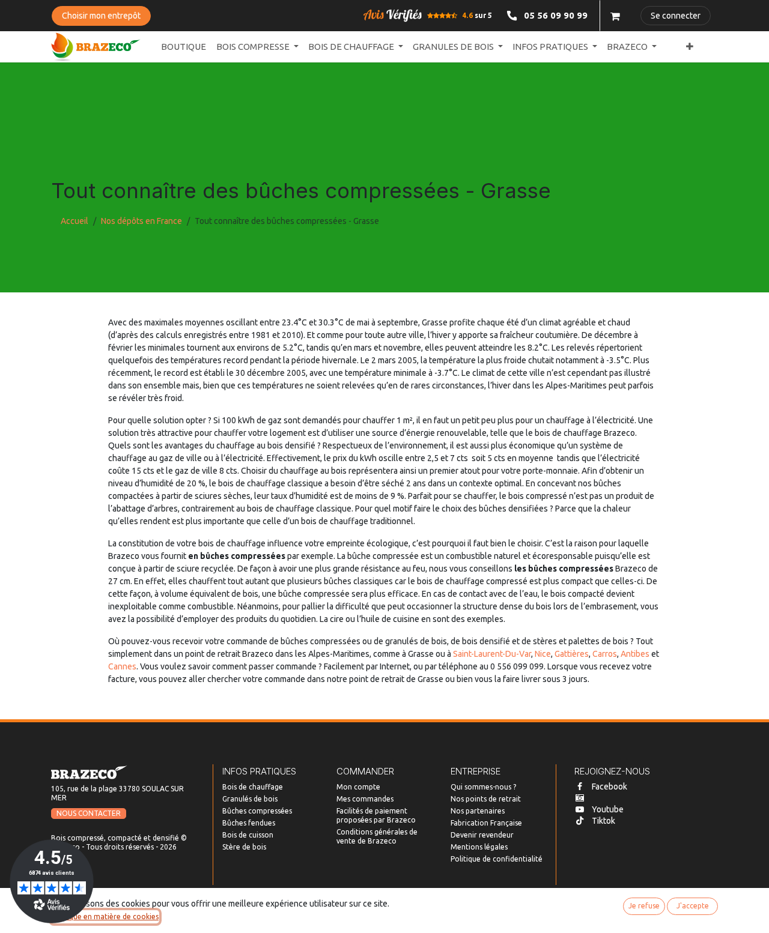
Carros (604, 654)
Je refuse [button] (644, 906)
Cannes (122, 666)
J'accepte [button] (692, 906)
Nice (543, 654)
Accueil (74, 221)
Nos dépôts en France (141, 221)
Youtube (608, 809)
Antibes (635, 654)
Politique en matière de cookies (105, 916)
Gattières (572, 654)
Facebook (609, 786)
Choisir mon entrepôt (101, 15)
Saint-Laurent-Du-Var (492, 654)
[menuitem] (183, 47)
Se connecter (676, 15)
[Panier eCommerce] (615, 15)
